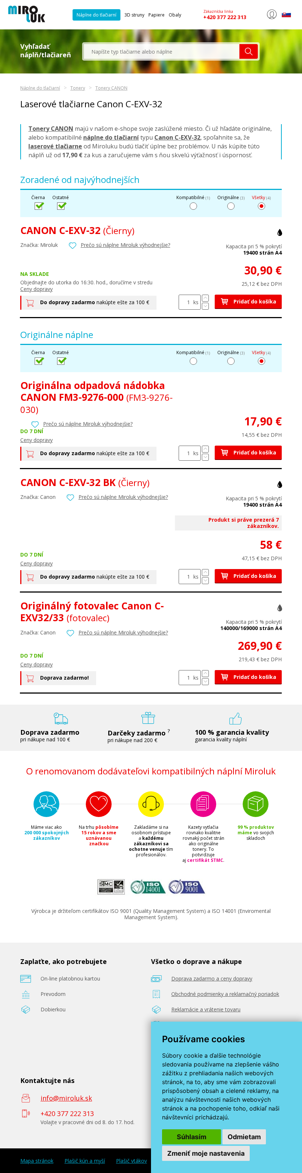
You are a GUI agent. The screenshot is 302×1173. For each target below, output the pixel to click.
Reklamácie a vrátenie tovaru (205, 1009)
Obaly (175, 15)
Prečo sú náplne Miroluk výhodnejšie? (125, 244)
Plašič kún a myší (84, 1161)
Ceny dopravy (36, 288)
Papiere (156, 15)
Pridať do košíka (254, 301)
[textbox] (161, 51)
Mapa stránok (36, 1161)
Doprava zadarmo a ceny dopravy (211, 978)
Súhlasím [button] (191, 1137)
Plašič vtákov (131, 1161)
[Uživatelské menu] (271, 17)
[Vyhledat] (248, 51)
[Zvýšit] (205, 298)
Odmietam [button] (244, 1137)
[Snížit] (205, 306)
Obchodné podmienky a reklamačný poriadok (225, 993)
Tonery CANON (111, 88)
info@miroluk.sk (66, 1098)
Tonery (77, 88)
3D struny (134, 15)
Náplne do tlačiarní (96, 15)
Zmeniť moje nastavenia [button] (206, 1153)
